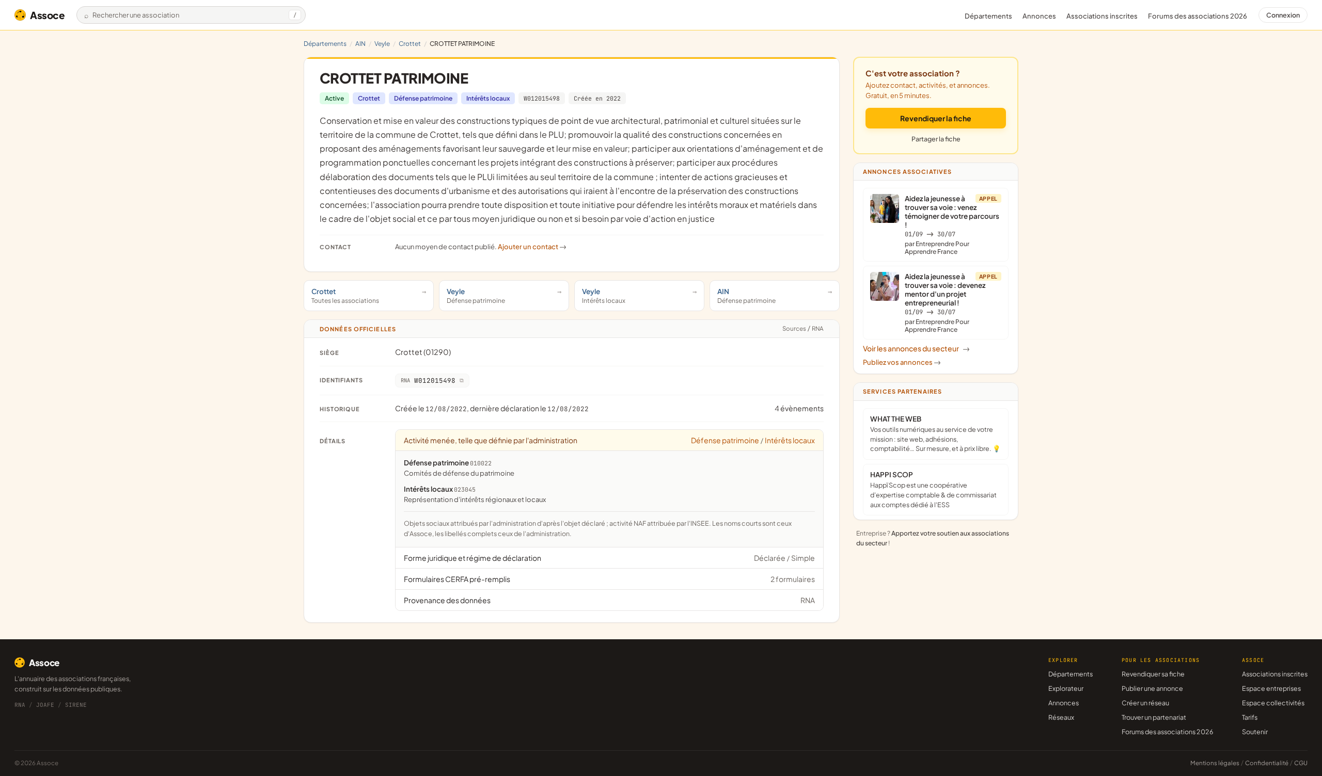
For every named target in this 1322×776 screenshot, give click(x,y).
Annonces (1039, 16)
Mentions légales (1214, 763)
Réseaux (1061, 717)
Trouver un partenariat (1154, 717)
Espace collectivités (1273, 703)
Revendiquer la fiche (935, 118)
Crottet (410, 43)
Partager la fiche (936, 139)
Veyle (382, 43)
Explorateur (1065, 688)
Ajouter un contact (532, 246)
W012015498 (542, 98)
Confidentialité (1266, 763)
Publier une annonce (1152, 688)
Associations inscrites (1102, 16)
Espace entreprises (1271, 688)
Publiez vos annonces (902, 362)
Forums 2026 (1197, 16)
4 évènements (799, 408)
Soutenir (1255, 732)
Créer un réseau (1145, 703)
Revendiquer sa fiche (1153, 674)
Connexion (1283, 15)
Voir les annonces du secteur (916, 348)
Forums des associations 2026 (1167, 732)
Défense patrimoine (423, 98)
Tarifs (1249, 717)
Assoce (47, 15)
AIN (360, 43)
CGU (1301, 763)
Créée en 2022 (597, 98)
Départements (988, 16)
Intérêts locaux (488, 98)
